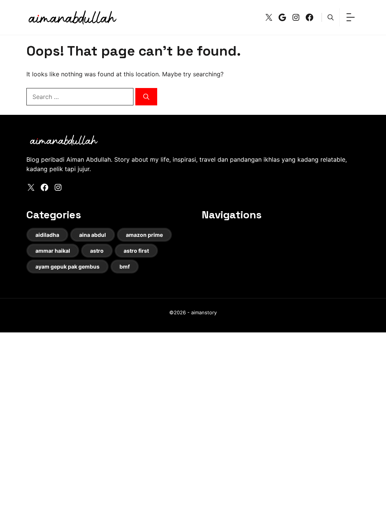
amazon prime (144, 235)
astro (97, 250)
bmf (124, 266)
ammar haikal (52, 250)
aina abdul (92, 235)
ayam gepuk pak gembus (67, 266)
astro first (136, 250)
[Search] (146, 96)
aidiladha (47, 235)
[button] (331, 17)
